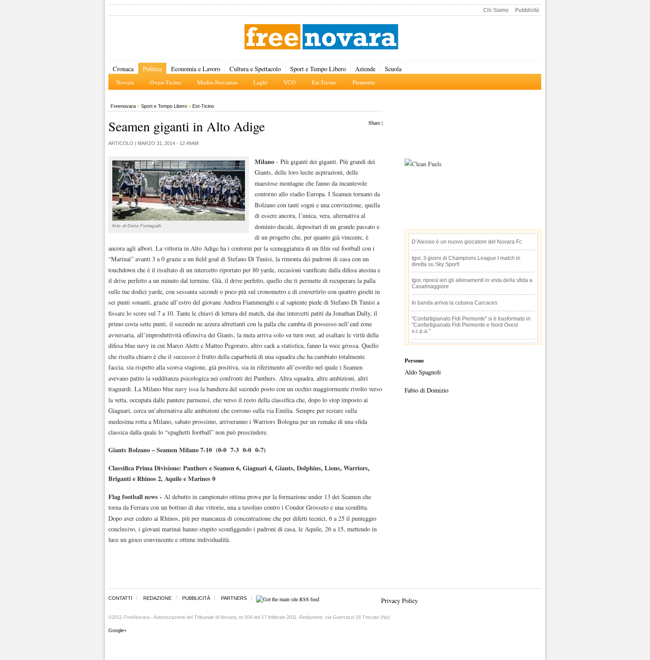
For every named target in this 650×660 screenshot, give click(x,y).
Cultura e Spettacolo (255, 69)
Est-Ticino (203, 106)
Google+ (117, 630)
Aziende (365, 69)
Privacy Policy (399, 600)
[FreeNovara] (321, 37)
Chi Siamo (496, 10)
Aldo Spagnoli (423, 372)
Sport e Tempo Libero (318, 69)
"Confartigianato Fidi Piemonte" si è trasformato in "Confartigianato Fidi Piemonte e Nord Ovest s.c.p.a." (471, 325)
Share (374, 122)
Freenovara (123, 106)
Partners (234, 598)
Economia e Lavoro (195, 69)
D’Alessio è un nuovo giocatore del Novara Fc (467, 242)
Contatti (120, 598)
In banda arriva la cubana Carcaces (454, 303)
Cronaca (123, 69)
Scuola (393, 69)
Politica (152, 69)
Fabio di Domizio (426, 390)
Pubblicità (527, 10)
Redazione (157, 598)
